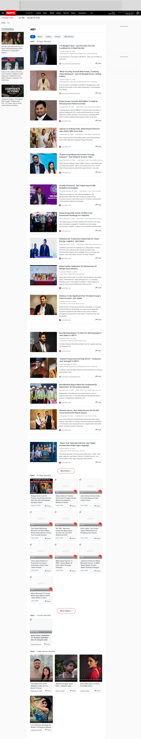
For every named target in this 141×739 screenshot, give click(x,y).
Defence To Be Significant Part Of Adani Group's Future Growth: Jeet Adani (80, 297)
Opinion (66, 13)
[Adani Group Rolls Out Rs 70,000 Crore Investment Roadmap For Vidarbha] (43, 222)
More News (65, 471)
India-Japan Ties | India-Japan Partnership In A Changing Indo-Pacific (90, 531)
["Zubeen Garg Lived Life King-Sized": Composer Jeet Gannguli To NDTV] (43, 368)
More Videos (65, 611)
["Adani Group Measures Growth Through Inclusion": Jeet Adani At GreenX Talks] (43, 163)
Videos (58, 13)
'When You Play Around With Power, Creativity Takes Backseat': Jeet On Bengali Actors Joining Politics (80, 74)
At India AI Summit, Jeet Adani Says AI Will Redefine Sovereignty (77, 187)
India (44, 13)
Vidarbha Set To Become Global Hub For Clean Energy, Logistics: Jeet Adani (79, 240)
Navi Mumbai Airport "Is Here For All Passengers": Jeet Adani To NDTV (80, 334)
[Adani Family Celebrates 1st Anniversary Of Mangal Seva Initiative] (43, 277)
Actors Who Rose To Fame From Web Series (89, 685)
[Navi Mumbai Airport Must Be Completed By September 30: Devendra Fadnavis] (43, 393)
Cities (73, 13)
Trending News (8, 29)
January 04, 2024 (36, 730)
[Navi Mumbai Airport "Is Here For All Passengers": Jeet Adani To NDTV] (43, 342)
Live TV (30, 13)
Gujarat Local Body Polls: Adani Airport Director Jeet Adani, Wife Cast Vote (79, 130)
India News (80, 107)
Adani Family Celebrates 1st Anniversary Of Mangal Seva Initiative (78, 267)
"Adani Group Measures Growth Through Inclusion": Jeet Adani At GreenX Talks (76, 156)
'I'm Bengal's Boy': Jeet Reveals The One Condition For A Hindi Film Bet (77, 47)
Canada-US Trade (33, 18)
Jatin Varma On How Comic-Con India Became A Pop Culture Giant (91, 498)
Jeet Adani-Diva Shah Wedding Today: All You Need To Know (39, 686)
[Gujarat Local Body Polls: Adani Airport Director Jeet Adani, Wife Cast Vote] (43, 138)
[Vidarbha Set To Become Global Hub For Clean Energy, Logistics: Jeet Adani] (43, 249)
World (52, 13)
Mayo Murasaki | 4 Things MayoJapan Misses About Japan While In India (40, 595)
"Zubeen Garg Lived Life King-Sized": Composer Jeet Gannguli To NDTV (80, 360)
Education (82, 13)
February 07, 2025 (36, 691)
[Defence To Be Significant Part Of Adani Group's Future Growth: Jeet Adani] (43, 308)
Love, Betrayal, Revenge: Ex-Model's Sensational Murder (41, 726)
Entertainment (64, 53)
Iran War (22, 18)
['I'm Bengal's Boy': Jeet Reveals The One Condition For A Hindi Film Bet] (43, 55)
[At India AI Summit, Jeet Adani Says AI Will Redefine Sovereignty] (43, 195)
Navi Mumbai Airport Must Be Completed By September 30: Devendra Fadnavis (78, 386)
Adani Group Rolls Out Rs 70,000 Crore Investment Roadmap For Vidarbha (75, 214)
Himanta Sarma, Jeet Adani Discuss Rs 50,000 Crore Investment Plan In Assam (79, 411)
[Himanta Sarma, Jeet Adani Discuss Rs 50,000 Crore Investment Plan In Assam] (43, 420)
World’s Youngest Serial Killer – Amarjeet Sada (64, 685)
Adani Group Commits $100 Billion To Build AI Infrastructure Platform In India (78, 102)
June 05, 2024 (84, 691)
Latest (38, 13)
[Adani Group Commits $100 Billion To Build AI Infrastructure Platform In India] (43, 111)
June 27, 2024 (60, 691)
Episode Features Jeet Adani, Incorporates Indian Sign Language (77, 444)
